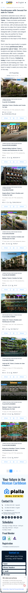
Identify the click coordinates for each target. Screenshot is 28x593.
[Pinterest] (18, 517)
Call (6, 118)
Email (22, 118)
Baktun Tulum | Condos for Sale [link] (12, 278)
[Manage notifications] (24, 585)
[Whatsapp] (3, 517)
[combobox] (16, 75)
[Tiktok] (9, 517)
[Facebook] (6, 517)
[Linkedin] (12, 517)
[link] (14, 87)
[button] (2, 3)
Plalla (3, 7)
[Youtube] (21, 517)
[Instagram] (15, 517)
